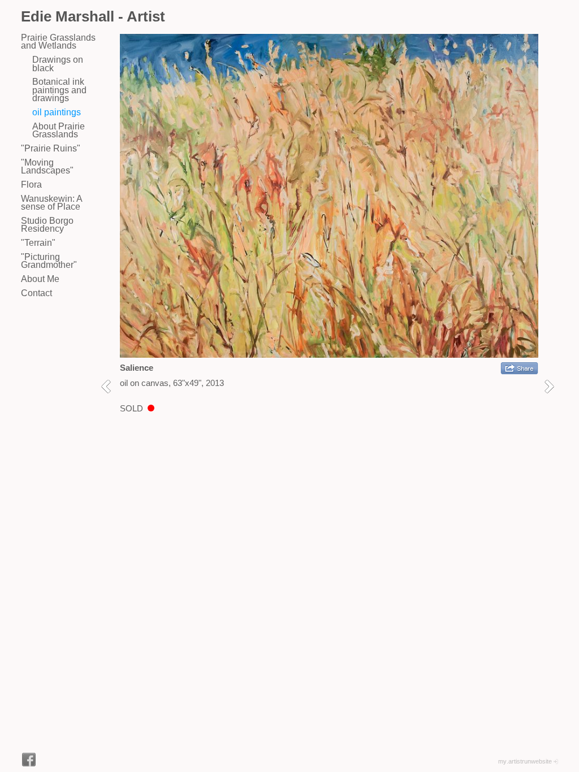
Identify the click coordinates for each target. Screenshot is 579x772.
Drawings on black (57, 63)
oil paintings (56, 112)
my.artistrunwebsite (525, 761)
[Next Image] (553, 386)
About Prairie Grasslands (58, 130)
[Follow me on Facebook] (29, 759)
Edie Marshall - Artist (93, 16)
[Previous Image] (110, 386)
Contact (36, 293)
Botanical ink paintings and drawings (59, 90)
